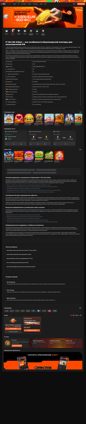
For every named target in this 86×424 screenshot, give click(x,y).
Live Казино (35, 3)
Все (80, 112)
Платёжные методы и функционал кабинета (46, 169)
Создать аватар (17, 345)
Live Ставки (23, 3)
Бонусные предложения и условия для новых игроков (19, 172)
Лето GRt (9, 3)
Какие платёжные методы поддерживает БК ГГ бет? (20, 258)
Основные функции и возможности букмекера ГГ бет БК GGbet (21, 169)
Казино (29, 3)
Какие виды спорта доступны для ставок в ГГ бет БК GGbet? (22, 250)
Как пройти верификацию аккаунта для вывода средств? (21, 266)
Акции (41, 3)
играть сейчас (9, 117)
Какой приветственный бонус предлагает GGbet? (19, 254)
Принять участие (31, 330)
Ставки (14, 3)
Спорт (77, 315)
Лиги (45, 3)
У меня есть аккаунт (13, 331)
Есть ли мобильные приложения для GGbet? (18, 262)
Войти (74, 3)
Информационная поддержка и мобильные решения (44, 172)
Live (18, 3)
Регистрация (81, 3)
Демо (9, 119)
